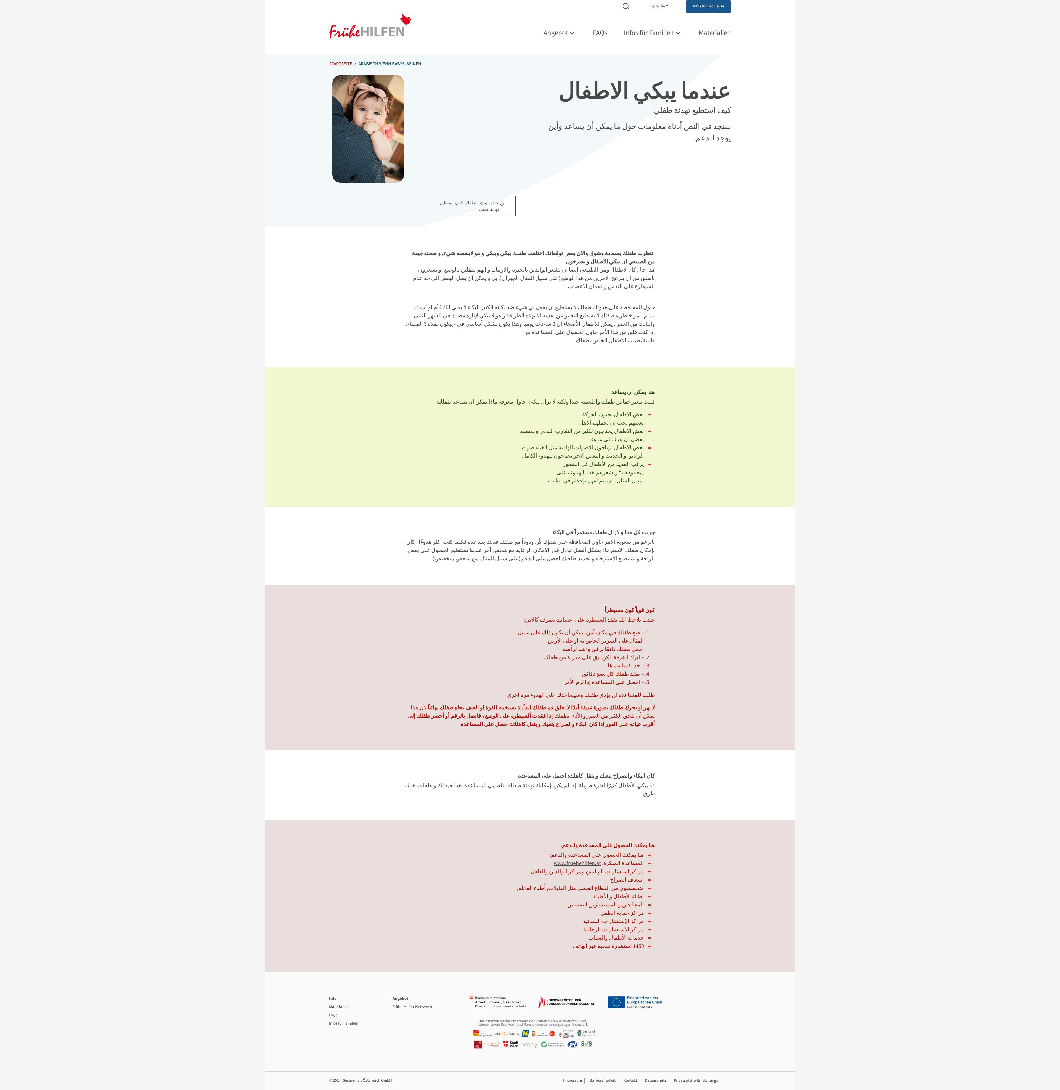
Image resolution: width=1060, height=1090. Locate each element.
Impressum (572, 1080)
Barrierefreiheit (603, 1080)
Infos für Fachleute (708, 6)
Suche (626, 6)
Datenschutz (655, 1080)
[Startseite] (370, 25)
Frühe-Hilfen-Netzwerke (413, 1007)
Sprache (658, 6)
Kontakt (630, 1080)
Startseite (340, 64)
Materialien (715, 33)
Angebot (556, 33)
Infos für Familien (649, 33)
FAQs (600, 33)
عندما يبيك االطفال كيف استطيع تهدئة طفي (469, 206)
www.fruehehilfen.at (577, 863)
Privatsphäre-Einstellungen (697, 1080)
